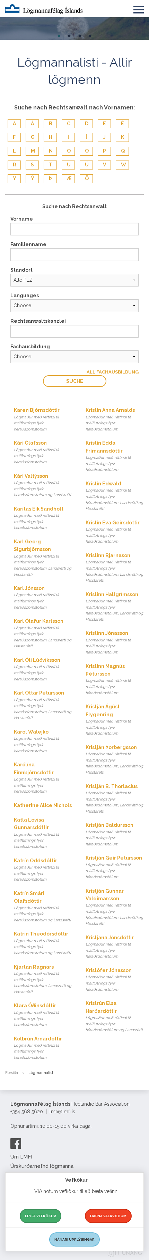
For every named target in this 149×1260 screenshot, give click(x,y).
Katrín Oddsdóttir (36, 870)
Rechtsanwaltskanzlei (38, 321)
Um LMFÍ (21, 1157)
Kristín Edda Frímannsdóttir (108, 456)
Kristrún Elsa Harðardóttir (114, 1016)
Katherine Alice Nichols (43, 805)
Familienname (28, 244)
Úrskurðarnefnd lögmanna (41, 1166)
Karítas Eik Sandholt (38, 518)
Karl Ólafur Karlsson (42, 633)
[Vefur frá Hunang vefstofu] (124, 1254)
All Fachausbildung (113, 372)
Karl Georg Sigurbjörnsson (42, 558)
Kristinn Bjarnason (114, 568)
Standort (21, 270)
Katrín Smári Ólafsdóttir (42, 906)
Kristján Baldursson (109, 834)
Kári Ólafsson (36, 452)
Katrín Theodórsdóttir (42, 943)
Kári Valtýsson (42, 485)
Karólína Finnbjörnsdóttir (36, 778)
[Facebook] (15, 1143)
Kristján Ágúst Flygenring (108, 720)
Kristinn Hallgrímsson (114, 607)
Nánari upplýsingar (74, 1239)
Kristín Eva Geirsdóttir (113, 532)
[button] (138, 8)
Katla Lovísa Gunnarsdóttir (36, 833)
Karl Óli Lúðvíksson (37, 669)
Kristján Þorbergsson (114, 760)
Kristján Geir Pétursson (114, 867)
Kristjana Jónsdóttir (110, 947)
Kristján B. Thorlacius (114, 799)
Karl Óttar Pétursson (42, 705)
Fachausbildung (30, 346)
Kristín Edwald (114, 496)
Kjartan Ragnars (42, 979)
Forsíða (11, 1072)
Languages (24, 295)
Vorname (21, 219)
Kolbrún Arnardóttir (38, 1048)
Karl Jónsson (36, 597)
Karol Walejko (36, 741)
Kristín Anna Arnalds (110, 419)
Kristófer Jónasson (109, 980)
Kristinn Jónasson (108, 642)
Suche (74, 381)
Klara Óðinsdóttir (36, 1015)
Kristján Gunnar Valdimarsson (114, 907)
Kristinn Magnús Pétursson (108, 679)
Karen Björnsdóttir (37, 419)
